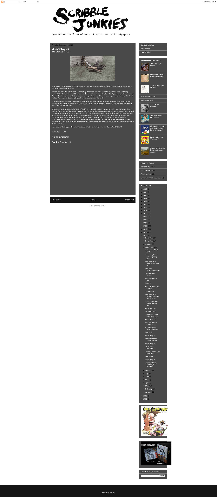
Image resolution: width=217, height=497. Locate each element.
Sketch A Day (145, 167)
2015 (145, 220)
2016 (145, 217)
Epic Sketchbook (147, 170)
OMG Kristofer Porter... (150, 274)
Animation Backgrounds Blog (152, 269)
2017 (145, 214)
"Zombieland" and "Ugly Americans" (152, 315)
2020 (145, 204)
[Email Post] (64, 131)
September (149, 247)
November (149, 241)
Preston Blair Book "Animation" (157, 138)
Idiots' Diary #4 (60, 49)
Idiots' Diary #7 (150, 319)
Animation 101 (146, 174)
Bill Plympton (145, 49)
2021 (145, 201)
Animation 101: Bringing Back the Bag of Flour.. (152, 296)
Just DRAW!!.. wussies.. (155, 105)
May (147, 380)
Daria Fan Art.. (150, 291)
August (148, 370)
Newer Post (56, 200)
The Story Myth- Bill (148, 96)
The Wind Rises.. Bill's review (156, 116)
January (148, 392)
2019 (145, 207)
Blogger (112, 492)
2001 (145, 399)
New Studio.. (149, 357)
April (147, 383)
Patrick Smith (145, 52)
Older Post (129, 200)
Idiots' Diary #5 (150, 343)
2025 (145, 189)
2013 (145, 226)
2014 (145, 223)
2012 (145, 229)
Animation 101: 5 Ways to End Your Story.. (152, 263)
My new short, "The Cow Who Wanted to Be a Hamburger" (157, 128)
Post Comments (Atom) (97, 206)
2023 (145, 195)
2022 (145, 198)
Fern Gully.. (149, 332)
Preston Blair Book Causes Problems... (157, 75)
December (149, 238)
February (148, 389)
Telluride (148, 283)
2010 (145, 235)
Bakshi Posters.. (150, 311)
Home (93, 200)
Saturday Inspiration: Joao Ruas (152, 353)
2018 (145, 211)
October (148, 244)
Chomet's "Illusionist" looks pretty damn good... (157, 150)
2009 (145, 396)
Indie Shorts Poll (147, 100)
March (147, 386)
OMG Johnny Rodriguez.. (150, 348)
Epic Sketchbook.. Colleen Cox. (151, 323)
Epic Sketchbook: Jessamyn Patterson (151, 365)
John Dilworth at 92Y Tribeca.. (152, 287)
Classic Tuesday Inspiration (150, 178)
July (147, 373)
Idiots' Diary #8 (150, 308)
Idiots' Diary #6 (150, 335)
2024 (145, 192)
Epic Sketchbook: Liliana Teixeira (151, 339)
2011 (145, 232)
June (147, 377)
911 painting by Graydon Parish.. (152, 328)
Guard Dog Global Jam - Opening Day (151, 257)
